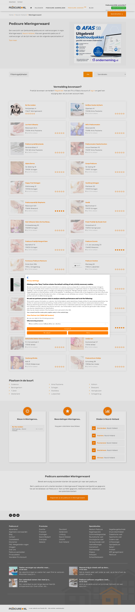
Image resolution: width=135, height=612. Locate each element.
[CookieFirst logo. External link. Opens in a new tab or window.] (27, 278)
